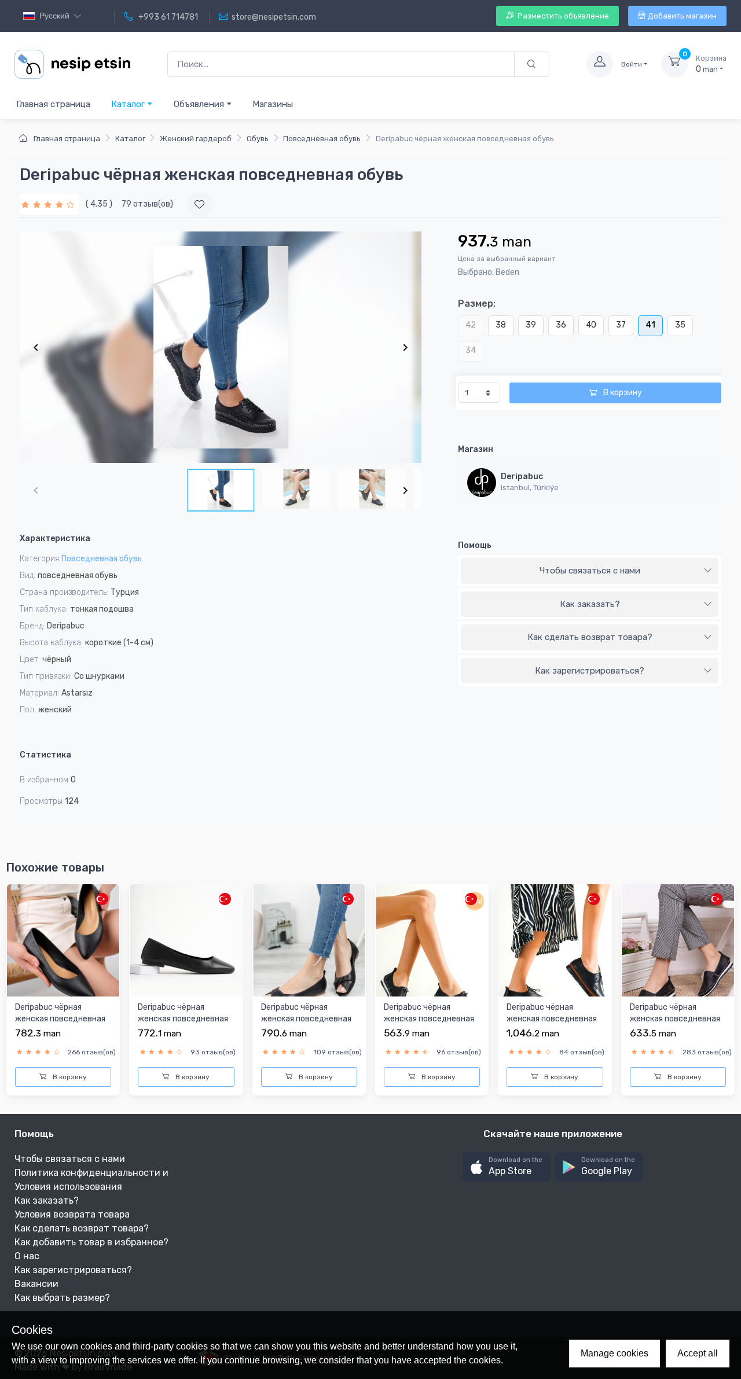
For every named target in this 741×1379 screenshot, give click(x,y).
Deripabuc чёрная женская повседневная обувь (60, 1018)
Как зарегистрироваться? (589, 670)
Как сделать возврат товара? (589, 637)
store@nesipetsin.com (274, 17)
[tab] (589, 571)
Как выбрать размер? (62, 1297)
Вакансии (36, 1283)
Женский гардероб (196, 138)
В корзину (621, 393)
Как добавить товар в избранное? (91, 1242)
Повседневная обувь (322, 138)
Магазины (272, 104)
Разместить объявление (562, 16)
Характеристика (55, 538)
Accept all (697, 1353)
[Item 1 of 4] (220, 347)
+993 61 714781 (167, 17)
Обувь (258, 138)
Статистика (45, 755)
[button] (507, 1167)
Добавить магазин (682, 16)
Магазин (475, 449)
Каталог (129, 104)
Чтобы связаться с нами (590, 570)
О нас (26, 1256)
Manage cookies (614, 1353)
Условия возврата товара (72, 1214)
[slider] (49, 204)
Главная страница (53, 104)
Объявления (200, 104)
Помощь (474, 545)
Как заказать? (590, 604)
